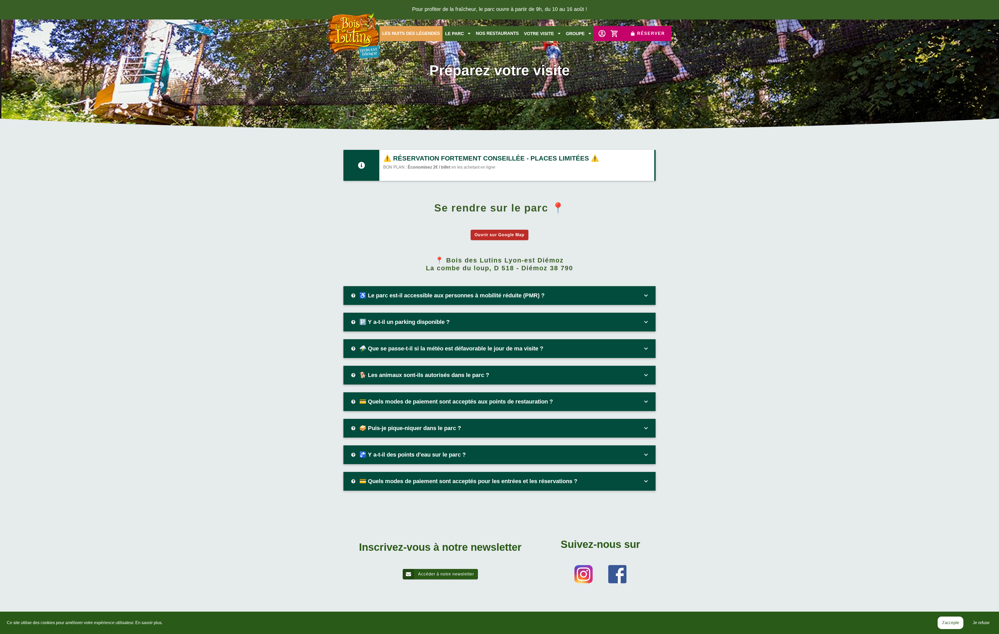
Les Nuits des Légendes (411, 33)
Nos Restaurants (497, 33)
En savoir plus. (149, 622)
